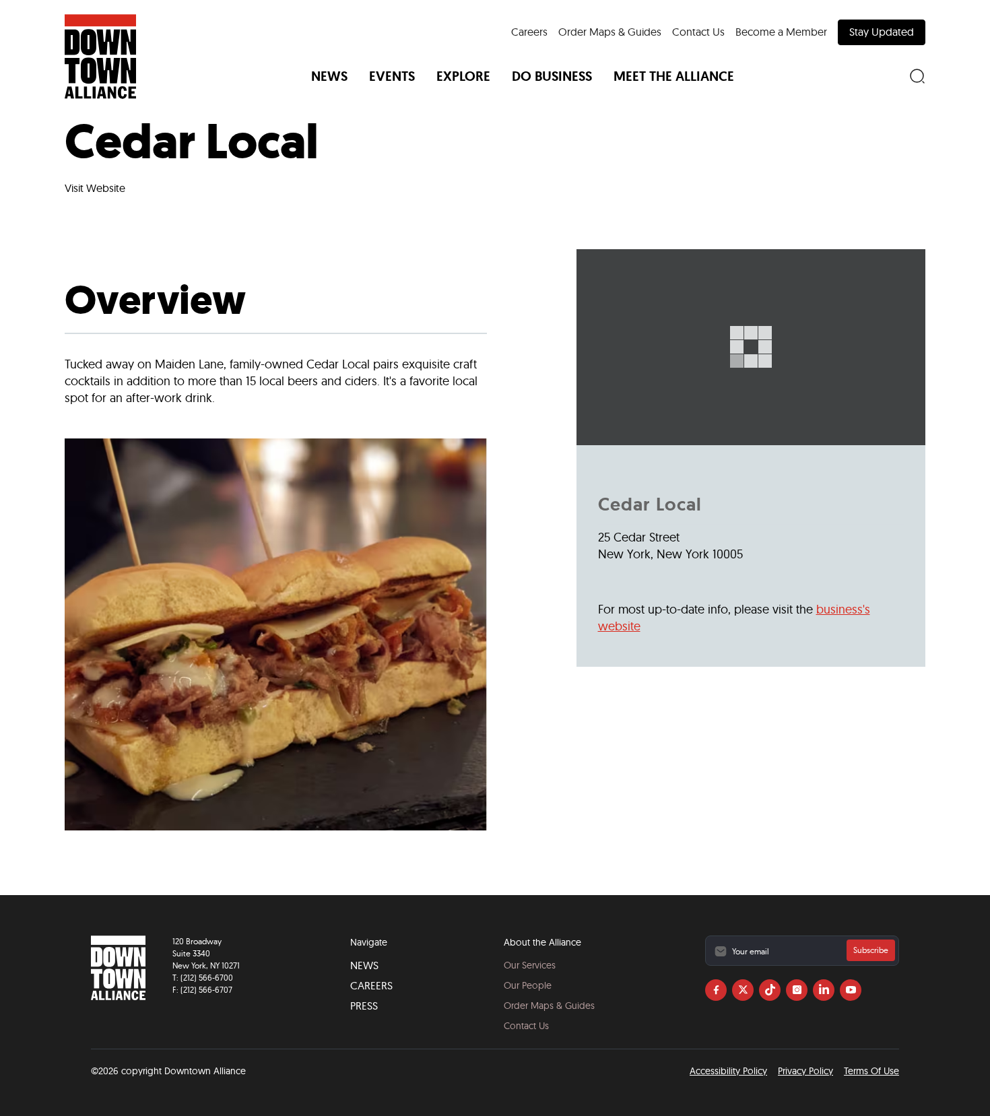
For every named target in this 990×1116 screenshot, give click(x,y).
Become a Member (781, 31)
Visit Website (95, 188)
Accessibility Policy (728, 1071)
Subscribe (870, 950)
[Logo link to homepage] (100, 56)
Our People (528, 985)
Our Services (530, 965)
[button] (329, 76)
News (364, 965)
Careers (529, 31)
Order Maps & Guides (609, 31)
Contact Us (698, 31)
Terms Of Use (871, 1071)
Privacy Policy (805, 1071)
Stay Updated (881, 31)
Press (364, 1005)
